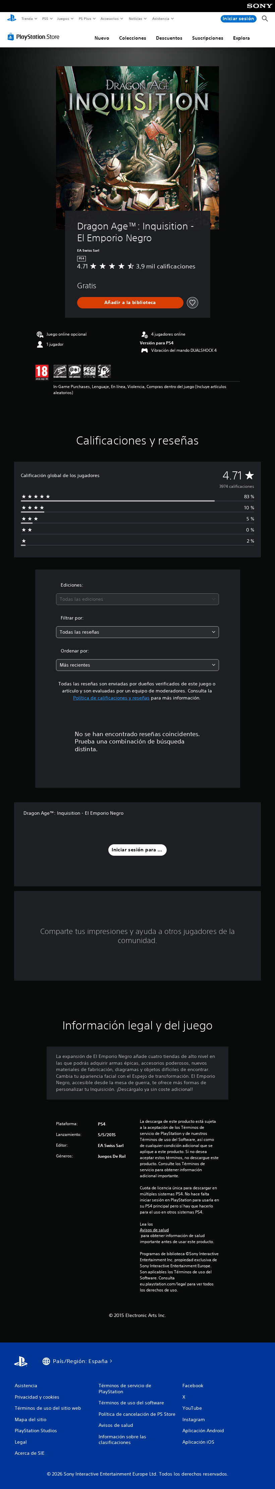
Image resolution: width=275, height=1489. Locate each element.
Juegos (63, 18)
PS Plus (84, 18)
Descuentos (169, 38)
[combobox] (137, 599)
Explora (241, 38)
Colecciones (132, 38)
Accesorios (110, 18)
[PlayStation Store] (34, 36)
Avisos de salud (154, 1230)
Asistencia (160, 18)
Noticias (136, 18)
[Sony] (259, 10)
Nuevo (102, 38)
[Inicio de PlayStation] (11, 19)
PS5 (45, 18)
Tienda (27, 18)
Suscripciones (207, 38)
